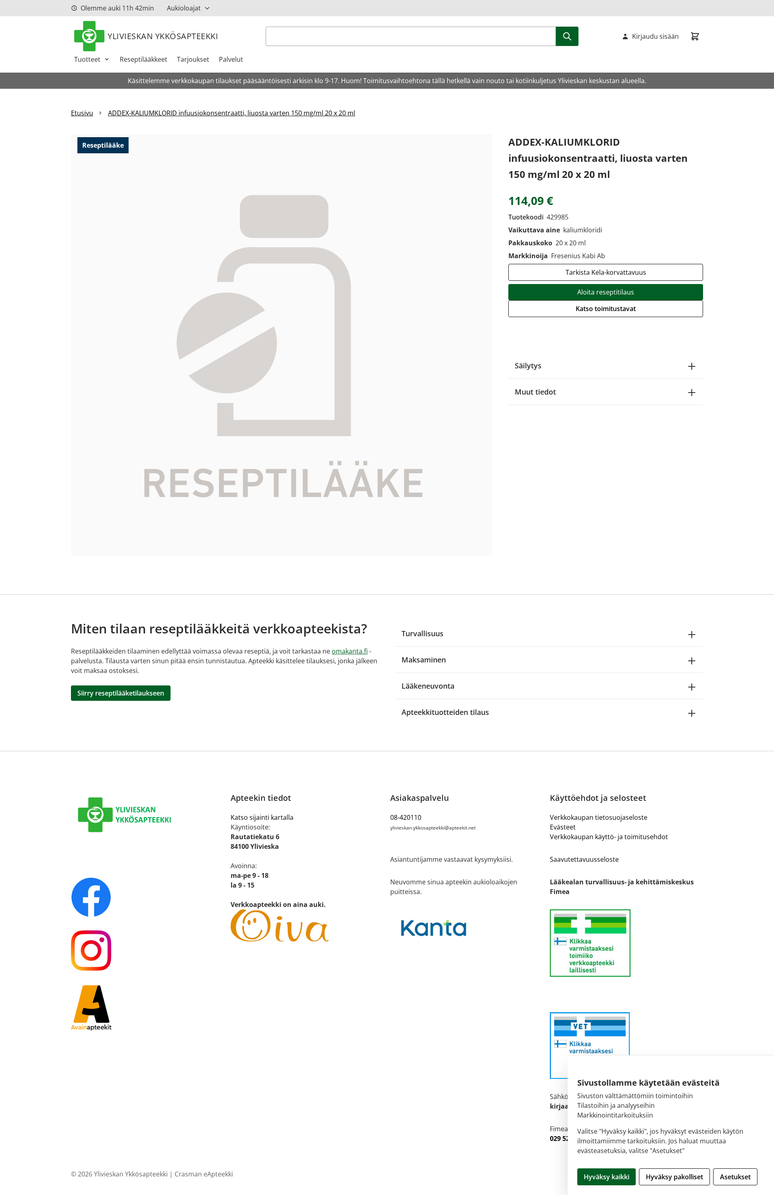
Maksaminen (424, 659)
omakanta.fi (350, 651)
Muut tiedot (535, 392)
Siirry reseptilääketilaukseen (120, 693)
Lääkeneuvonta (428, 686)
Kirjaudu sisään (655, 36)
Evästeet (563, 827)
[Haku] (567, 36)
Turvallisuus (422, 633)
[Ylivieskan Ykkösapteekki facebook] (147, 897)
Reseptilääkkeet (143, 59)
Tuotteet (87, 59)
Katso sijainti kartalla (262, 817)
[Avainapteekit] (147, 1007)
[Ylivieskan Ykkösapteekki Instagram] (147, 950)
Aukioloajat (184, 8)
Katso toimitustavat (606, 308)
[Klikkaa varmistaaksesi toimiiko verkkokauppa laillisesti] (626, 943)
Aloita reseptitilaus (605, 292)
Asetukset (735, 1176)
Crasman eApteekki (204, 1174)
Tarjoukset (193, 59)
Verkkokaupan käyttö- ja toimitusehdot (609, 836)
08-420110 (405, 817)
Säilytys (528, 365)
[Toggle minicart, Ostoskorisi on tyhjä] (695, 36)
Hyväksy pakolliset (674, 1176)
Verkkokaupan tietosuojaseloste (598, 817)
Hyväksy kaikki (606, 1176)
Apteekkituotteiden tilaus (445, 712)
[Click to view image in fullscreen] (281, 345)
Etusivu (82, 113)
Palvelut (231, 59)
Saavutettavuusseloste (584, 859)
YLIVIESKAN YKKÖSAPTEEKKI (163, 36)
